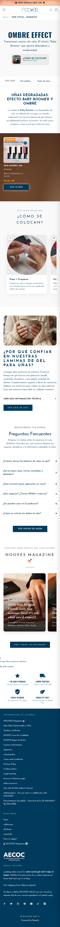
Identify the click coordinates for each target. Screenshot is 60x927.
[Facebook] (4, 903)
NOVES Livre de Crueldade (16, 735)
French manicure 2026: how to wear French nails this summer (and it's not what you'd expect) (23, 609)
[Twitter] (11, 903)
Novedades (25, 81)
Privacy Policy (9, 764)
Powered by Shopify (30, 920)
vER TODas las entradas (30, 645)
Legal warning (9, 774)
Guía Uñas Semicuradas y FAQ (17, 726)
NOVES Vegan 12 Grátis (14, 740)
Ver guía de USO (18, 408)
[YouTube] (31, 903)
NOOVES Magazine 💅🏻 (14, 721)
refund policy (9, 754)
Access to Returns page (14, 778)
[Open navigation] (4, 10)
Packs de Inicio (43, 81)
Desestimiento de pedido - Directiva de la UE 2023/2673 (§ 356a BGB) (29, 802)
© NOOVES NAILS (30, 916)
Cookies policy (9, 769)
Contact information (12, 745)
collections (8, 824)
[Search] (51, 10)
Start (5, 820)
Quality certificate (11, 730)
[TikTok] (38, 903)
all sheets (7, 829)
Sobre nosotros (10, 783)
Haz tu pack (16, 187)
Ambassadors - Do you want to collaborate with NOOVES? (25, 794)
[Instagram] (18, 903)
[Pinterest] (25, 903)
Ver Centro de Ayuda (30, 529)
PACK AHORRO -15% (13, 166)
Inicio (6, 17)
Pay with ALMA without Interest (18, 788)
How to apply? (10, 839)
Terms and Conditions (13, 759)
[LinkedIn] (45, 903)
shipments (7, 750)
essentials (7, 834)
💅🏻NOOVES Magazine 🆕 (15, 844)
